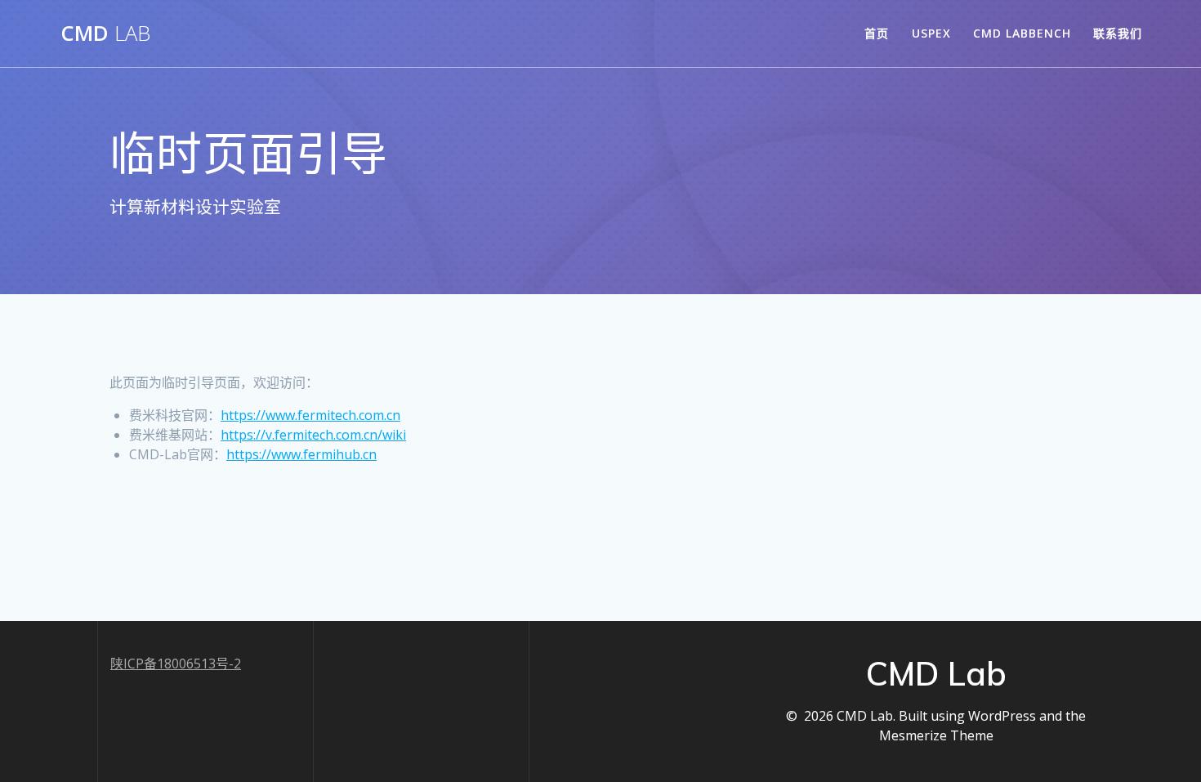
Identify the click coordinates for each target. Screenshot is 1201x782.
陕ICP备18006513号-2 (175, 664)
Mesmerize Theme (936, 735)
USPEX (931, 33)
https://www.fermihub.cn (301, 454)
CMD (105, 33)
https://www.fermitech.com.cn (310, 415)
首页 (876, 33)
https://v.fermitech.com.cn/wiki (313, 435)
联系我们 (1117, 33)
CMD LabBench (1022, 33)
